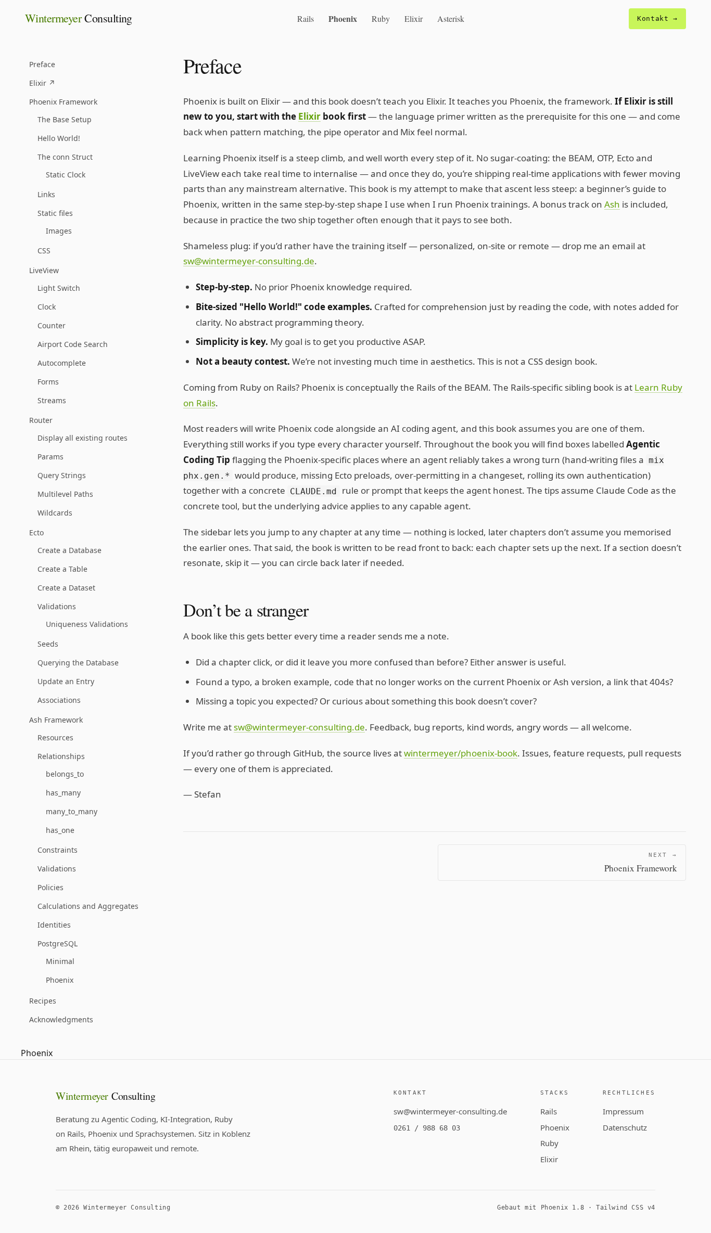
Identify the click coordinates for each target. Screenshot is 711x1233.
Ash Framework (56, 720)
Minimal (60, 961)
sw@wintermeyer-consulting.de (248, 261)
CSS (43, 250)
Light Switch (58, 288)
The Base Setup (64, 119)
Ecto (36, 532)
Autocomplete (61, 363)
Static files (55, 213)
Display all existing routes (82, 438)
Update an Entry (65, 681)
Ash (612, 204)
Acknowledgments (61, 1019)
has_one (60, 830)
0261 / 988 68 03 (426, 1128)
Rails (305, 18)
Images (59, 231)
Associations (59, 700)
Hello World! (58, 138)
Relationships (61, 756)
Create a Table (62, 569)
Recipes (42, 1001)
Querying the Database (78, 662)
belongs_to (65, 774)
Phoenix (342, 18)
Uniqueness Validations (87, 624)
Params (50, 456)
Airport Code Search (72, 344)
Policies (50, 887)
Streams (51, 400)
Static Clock (65, 174)
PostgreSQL (57, 943)
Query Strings (61, 475)
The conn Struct (65, 157)
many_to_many (71, 811)
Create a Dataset (66, 588)
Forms (48, 382)
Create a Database (69, 550)
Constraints (57, 850)
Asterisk (450, 18)
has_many (63, 793)
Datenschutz (625, 1127)
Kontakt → (657, 18)
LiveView (44, 270)
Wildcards (54, 513)
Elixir (413, 18)
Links (46, 194)
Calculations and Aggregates (87, 906)
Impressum (623, 1111)
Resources (55, 737)
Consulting (78, 17)
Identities (54, 925)
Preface (42, 64)
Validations (56, 606)
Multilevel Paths (65, 494)
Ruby (381, 18)
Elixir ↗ (42, 83)
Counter (51, 325)
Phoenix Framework (63, 102)
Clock (46, 307)
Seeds (47, 644)
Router (41, 420)
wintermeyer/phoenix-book (460, 753)
